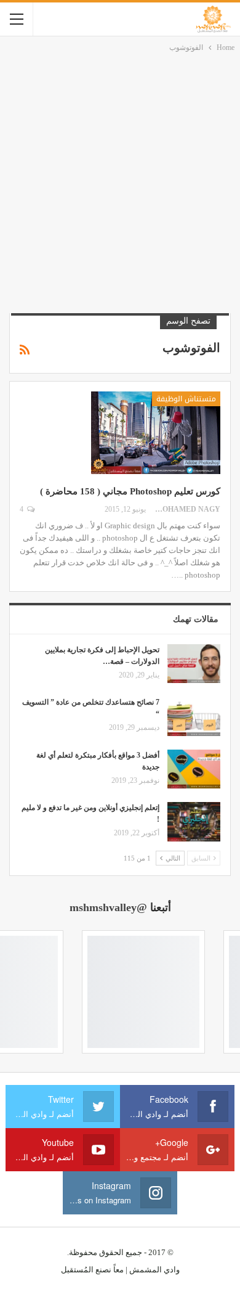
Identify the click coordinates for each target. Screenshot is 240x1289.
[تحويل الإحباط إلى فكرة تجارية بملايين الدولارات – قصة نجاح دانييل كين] (193, 664)
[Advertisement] (120, 180)
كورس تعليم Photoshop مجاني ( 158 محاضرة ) (130, 491)
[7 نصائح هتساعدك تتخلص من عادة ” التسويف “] (193, 716)
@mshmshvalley (108, 907)
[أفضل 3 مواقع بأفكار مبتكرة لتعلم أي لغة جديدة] (193, 769)
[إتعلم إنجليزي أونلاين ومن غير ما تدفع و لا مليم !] (193, 821)
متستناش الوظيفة (186, 399)
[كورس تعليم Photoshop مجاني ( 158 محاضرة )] (155, 432)
